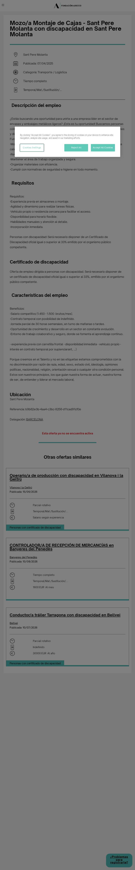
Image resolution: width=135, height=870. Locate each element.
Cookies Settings (32, 147)
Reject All (76, 147)
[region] (67, 141)
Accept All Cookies (103, 147)
